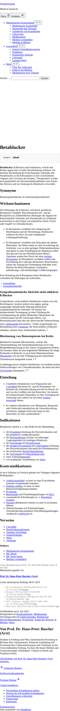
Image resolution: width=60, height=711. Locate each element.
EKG (51, 494)
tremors (26, 456)
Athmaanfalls (11, 324)
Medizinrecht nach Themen (25, 72)
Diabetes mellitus (14, 486)
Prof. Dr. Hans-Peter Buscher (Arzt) (19, 576)
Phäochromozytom (35, 454)
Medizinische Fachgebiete (25, 26)
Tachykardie (6, 370)
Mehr (8, 64)
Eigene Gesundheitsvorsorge (26, 49)
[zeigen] (7, 157)
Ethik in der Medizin (22, 70)
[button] (22, 690)
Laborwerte (18, 34)
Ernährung (17, 52)
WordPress (25, 709)
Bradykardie (12, 494)
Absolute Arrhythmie (16, 532)
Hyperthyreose (33, 443)
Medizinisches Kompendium (20, 22)
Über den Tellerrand (22, 67)
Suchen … (5, 78)
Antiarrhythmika (14, 535)
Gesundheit (11, 46)
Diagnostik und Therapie (24, 28)
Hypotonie (11, 491)
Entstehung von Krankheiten (26, 31)
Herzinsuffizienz (18, 437)
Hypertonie (15, 432)
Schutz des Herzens (44, 619)
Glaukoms (23, 326)
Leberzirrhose (42, 445)
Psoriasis (10, 502)
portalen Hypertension (20, 445)
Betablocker (42, 617)
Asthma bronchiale (15, 480)
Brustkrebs (6, 356)
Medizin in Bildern (21, 42)
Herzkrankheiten (24, 614)
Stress (42, 459)
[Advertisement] (30, 111)
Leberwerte (23, 513)
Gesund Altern (19, 60)
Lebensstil (17, 57)
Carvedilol (11, 386)
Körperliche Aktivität (22, 55)
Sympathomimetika (12, 286)
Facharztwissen (7, 3)
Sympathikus (9, 283)
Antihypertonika (28, 617)
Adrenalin (11, 540)
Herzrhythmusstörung (32, 451)
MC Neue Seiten (14, 556)
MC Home (11, 553)
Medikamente (19, 37)
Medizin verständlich (22, 39)
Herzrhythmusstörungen (18, 529)
